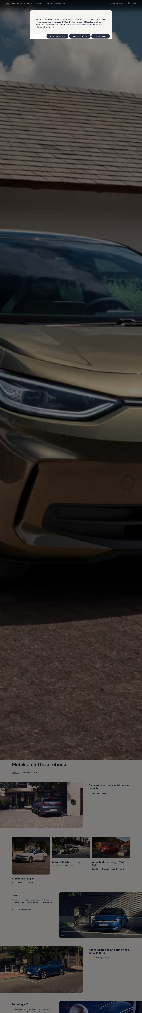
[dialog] (71, 506)
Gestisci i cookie (100, 36)
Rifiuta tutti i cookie (80, 36)
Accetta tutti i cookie (57, 36)
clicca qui (50, 27)
